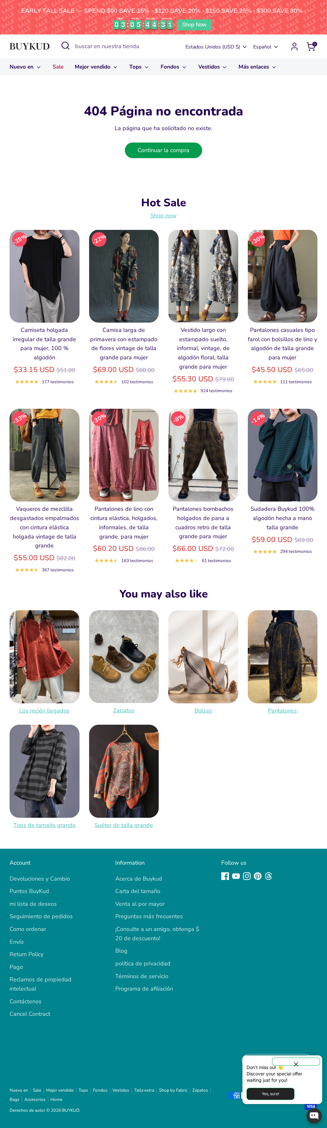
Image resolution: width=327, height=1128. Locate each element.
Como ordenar (28, 929)
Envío (17, 942)
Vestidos (209, 66)
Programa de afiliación (144, 988)
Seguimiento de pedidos (41, 916)
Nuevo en (22, 66)
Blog (121, 951)
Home (56, 1099)
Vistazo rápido (44, 311)
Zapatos (123, 710)
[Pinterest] (258, 876)
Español (262, 46)
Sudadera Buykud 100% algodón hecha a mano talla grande (283, 518)
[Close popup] (296, 1061)
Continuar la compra (163, 150)
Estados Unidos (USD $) (213, 46)
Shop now (163, 215)
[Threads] (268, 876)
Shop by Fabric (173, 1090)
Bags (14, 1099)
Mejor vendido (93, 66)
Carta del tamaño (137, 891)
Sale (58, 66)
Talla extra (144, 1090)
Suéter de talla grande (124, 825)
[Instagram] (247, 876)
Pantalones (282, 710)
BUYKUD (71, 1110)
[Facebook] (225, 876)
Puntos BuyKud (29, 891)
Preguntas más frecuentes (149, 916)
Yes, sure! (270, 1093)
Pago (16, 967)
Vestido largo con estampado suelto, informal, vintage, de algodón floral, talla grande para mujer (203, 348)
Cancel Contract (30, 1014)
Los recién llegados (44, 710)
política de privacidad (143, 963)
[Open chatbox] (314, 1116)
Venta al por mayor (139, 904)
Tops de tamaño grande (44, 825)
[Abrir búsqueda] (65, 45)
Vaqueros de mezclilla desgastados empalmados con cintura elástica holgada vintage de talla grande (44, 527)
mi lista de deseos (33, 904)
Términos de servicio (141, 976)
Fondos (171, 66)
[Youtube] (236, 876)
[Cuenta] (294, 46)
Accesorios (35, 1099)
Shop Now (194, 25)
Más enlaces (254, 66)
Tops (136, 66)
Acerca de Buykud (138, 879)
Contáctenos (26, 1001)
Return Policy (26, 954)
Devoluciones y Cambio (40, 879)
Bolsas (203, 710)
